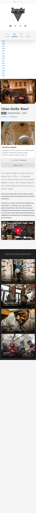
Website (4, 117)
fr (14, 2)
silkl (3, 68)
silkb (3, 44)
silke (3, 51)
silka (3, 41)
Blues (24, 113)
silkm (3, 71)
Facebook (13, 117)
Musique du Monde (14, 113)
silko (3, 76)
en (18, 2)
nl (21, 2)
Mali (3, 113)
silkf (3, 53)
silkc (3, 46)
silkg (3, 56)
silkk (3, 66)
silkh (3, 58)
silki (3, 61)
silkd (3, 48)
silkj (3, 63)
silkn (3, 73)
